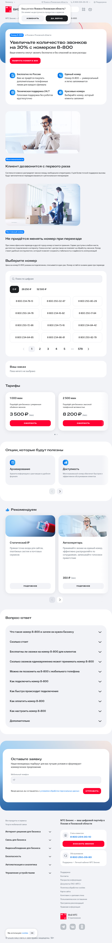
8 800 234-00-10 (80, 2)
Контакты (64, 876)
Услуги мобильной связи (16, 824)
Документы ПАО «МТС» (70, 884)
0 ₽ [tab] (14, 289)
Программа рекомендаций (72, 903)
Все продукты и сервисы (16, 820)
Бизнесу (9, 2)
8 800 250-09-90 (81, 857)
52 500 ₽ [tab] (41, 289)
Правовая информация (70, 907)
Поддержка (68, 862)
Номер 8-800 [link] (71, 18)
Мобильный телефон (20, 774)
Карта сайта (65, 891)
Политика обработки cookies (72, 887)
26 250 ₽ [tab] (26, 289)
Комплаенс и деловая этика (72, 895)
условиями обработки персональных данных (59, 791)
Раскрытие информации (70, 880)
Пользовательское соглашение (73, 899)
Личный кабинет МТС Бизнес (87, 862)
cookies (25, 933)
